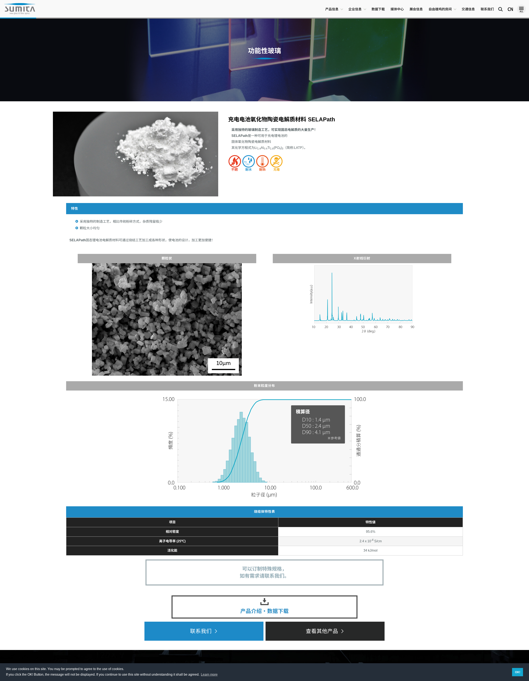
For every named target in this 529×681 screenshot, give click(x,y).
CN (508, 7)
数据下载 (378, 9)
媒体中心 (397, 9)
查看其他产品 (322, 631)
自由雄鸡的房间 (440, 9)
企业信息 (355, 9)
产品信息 (331, 9)
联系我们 (487, 9)
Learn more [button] (209, 674)
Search (500, 7)
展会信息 (416, 9)
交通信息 (468, 9)
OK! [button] (517, 672)
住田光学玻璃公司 (19, 8)
